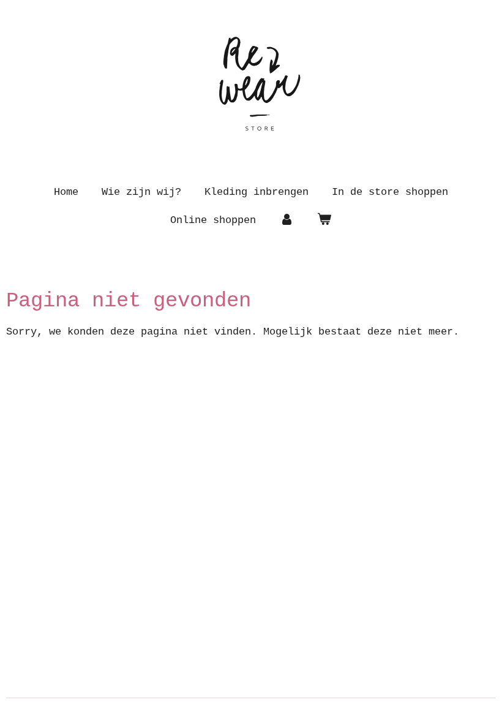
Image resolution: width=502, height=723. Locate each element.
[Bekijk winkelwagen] (324, 221)
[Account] (286, 221)
